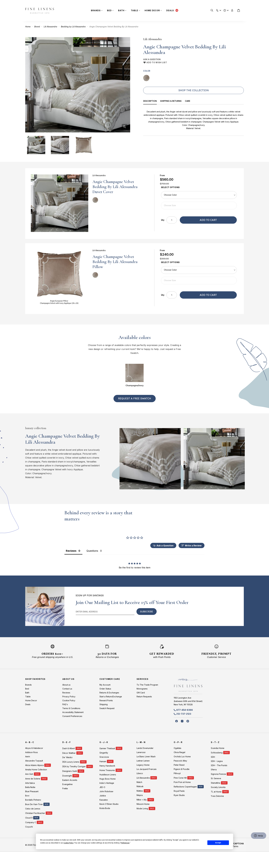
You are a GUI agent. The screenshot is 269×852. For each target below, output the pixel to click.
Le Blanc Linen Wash (146, 756)
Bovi (27, 795)
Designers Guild (69, 771)
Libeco (140, 773)
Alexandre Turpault (34, 761)
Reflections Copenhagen (185, 786)
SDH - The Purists (219, 765)
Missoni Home (143, 804)
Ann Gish (29, 774)
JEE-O (102, 787)
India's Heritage (106, 783)
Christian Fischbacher (35, 813)
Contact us (67, 688)
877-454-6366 (184, 710)
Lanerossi (141, 752)
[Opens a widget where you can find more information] (258, 835)
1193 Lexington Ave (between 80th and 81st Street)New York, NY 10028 (188, 701)
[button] (217, 10)
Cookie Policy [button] (68, 843)
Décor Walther (69, 753)
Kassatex (103, 800)
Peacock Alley (180, 761)
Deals (170, 10)
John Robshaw (106, 791)
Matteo (140, 791)
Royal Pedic (179, 791)
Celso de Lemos (32, 808)
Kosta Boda (104, 808)
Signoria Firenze (218, 774)
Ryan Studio (179, 795)
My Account (104, 685)
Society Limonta (218, 787)
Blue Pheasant (31, 791)
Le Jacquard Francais (146, 769)
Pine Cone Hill (180, 778)
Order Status (105, 688)
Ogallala (177, 748)
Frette (65, 788)
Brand (37, 26)
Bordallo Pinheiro (33, 800)
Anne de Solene (32, 778)
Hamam (102, 761)
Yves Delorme (217, 796)
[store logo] (39, 10)
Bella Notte (30, 787)
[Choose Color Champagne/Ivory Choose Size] (199, 200)
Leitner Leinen (143, 761)
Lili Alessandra (50, 26)
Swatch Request (106, 708)
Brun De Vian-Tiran (34, 804)
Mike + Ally (142, 799)
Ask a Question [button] (164, 545)
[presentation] (151, 101)
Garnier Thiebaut (107, 748)
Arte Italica (30, 783)
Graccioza (104, 757)
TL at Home (216, 791)
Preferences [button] (125, 843)
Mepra (140, 795)
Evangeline (67, 784)
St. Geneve (216, 778)
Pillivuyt (177, 773)
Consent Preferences (72, 716)
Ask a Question (152, 59)
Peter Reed (179, 765)
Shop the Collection (193, 90)
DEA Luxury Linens (70, 762)
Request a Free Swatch (134, 398)
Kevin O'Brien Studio (109, 804)
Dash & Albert (68, 748)
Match (139, 782)
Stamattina (215, 783)
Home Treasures (107, 770)
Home (28, 26)
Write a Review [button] (193, 545)
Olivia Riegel (179, 752)
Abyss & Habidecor (34, 748)
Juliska (102, 795)
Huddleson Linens (107, 774)
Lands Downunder (145, 748)
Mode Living (142, 808)
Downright (67, 776)
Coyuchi (29, 827)
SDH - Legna (217, 761)
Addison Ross (31, 752)
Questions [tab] (92, 550)
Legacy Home (143, 765)
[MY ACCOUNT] (232, 10)
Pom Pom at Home (182, 782)
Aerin (27, 756)
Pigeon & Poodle (181, 769)
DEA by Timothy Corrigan (74, 766)
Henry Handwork (107, 766)
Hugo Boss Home (107, 779)
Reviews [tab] (71, 550)
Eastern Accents (69, 780)
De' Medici (67, 757)
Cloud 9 (29, 818)
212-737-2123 (183, 713)
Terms (235, 846)
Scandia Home (217, 748)
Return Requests (144, 696)
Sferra (214, 769)
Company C (30, 822)
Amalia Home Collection (36, 769)
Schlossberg (216, 752)
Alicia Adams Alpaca (34, 765)
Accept (218, 843)
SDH (213, 757)
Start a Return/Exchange (110, 696)
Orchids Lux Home (182, 756)
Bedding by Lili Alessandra (73, 26)
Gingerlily (103, 753)
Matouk (140, 786)
